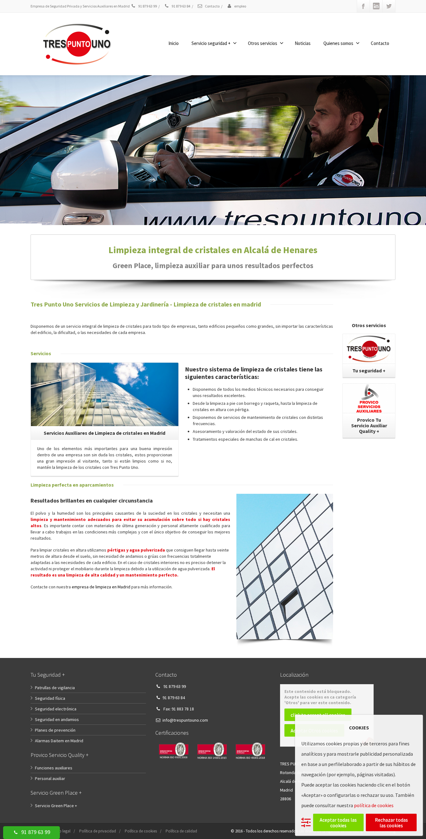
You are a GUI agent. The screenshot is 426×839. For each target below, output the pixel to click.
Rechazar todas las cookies (391, 822)
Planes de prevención (55, 730)
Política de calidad (181, 831)
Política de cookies (141, 831)
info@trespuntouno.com (185, 720)
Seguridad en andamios (57, 719)
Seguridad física (50, 698)
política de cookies (374, 805)
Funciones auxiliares (53, 768)
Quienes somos (338, 43)
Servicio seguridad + (210, 43)
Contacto (212, 6)
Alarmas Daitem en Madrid (59, 740)
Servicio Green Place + (56, 805)
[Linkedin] (376, 6)
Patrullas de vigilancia (55, 687)
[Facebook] (363, 6)
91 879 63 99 (35, 832)
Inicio (173, 43)
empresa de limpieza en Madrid (101, 587)
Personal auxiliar (50, 778)
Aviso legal (61, 831)
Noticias (303, 43)
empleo (240, 6)
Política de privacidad (97, 831)
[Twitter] (389, 6)
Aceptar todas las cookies (338, 822)
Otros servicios (262, 43)
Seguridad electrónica (55, 709)
